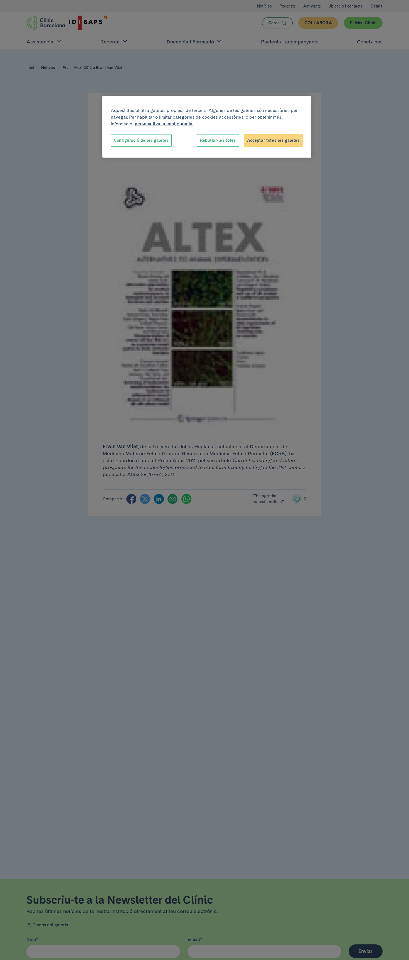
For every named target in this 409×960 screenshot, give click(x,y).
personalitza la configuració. (164, 123)
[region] (206, 127)
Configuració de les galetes (141, 140)
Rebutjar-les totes (218, 140)
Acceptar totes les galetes (273, 140)
